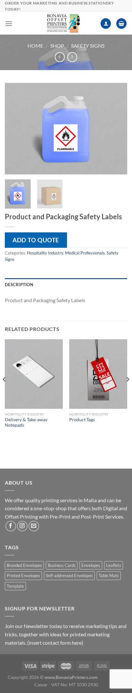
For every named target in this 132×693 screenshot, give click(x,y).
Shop (57, 46)
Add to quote (35, 240)
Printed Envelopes (23, 575)
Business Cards (62, 565)
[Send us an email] (34, 526)
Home (35, 46)
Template (15, 586)
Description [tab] (19, 284)
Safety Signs (87, 46)
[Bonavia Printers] (63, 23)
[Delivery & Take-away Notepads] (34, 374)
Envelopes (90, 565)
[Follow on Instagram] (22, 526)
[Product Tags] (98, 374)
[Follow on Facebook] (10, 526)
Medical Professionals (85, 252)
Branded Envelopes (24, 565)
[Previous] (15, 128)
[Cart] (121, 23)
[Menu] (8, 23)
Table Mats (109, 575)
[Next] (116, 128)
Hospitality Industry (45, 252)
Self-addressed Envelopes (69, 575)
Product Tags (82, 419)
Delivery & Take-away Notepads (26, 422)
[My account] (106, 23)
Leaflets (113, 565)
